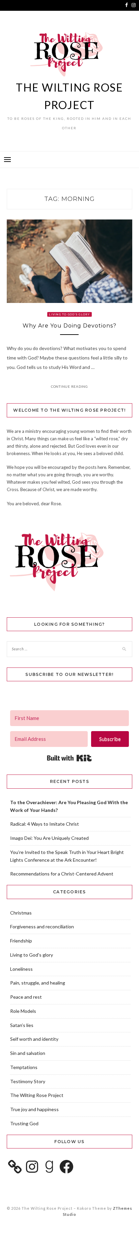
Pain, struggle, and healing (37, 983)
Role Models (23, 1011)
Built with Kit (69, 758)
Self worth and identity (34, 1039)
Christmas (21, 913)
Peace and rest (26, 997)
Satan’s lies (21, 1025)
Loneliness (21, 969)
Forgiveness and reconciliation (42, 926)
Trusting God (24, 1123)
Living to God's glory (69, 314)
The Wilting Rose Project (36, 1095)
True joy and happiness (34, 1109)
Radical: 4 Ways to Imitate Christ (44, 824)
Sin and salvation (27, 1053)
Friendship (21, 940)
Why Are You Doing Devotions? (69, 325)
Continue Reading (69, 386)
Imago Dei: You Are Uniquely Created (49, 838)
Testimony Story (27, 1081)
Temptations (23, 1067)
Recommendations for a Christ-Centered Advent (61, 874)
